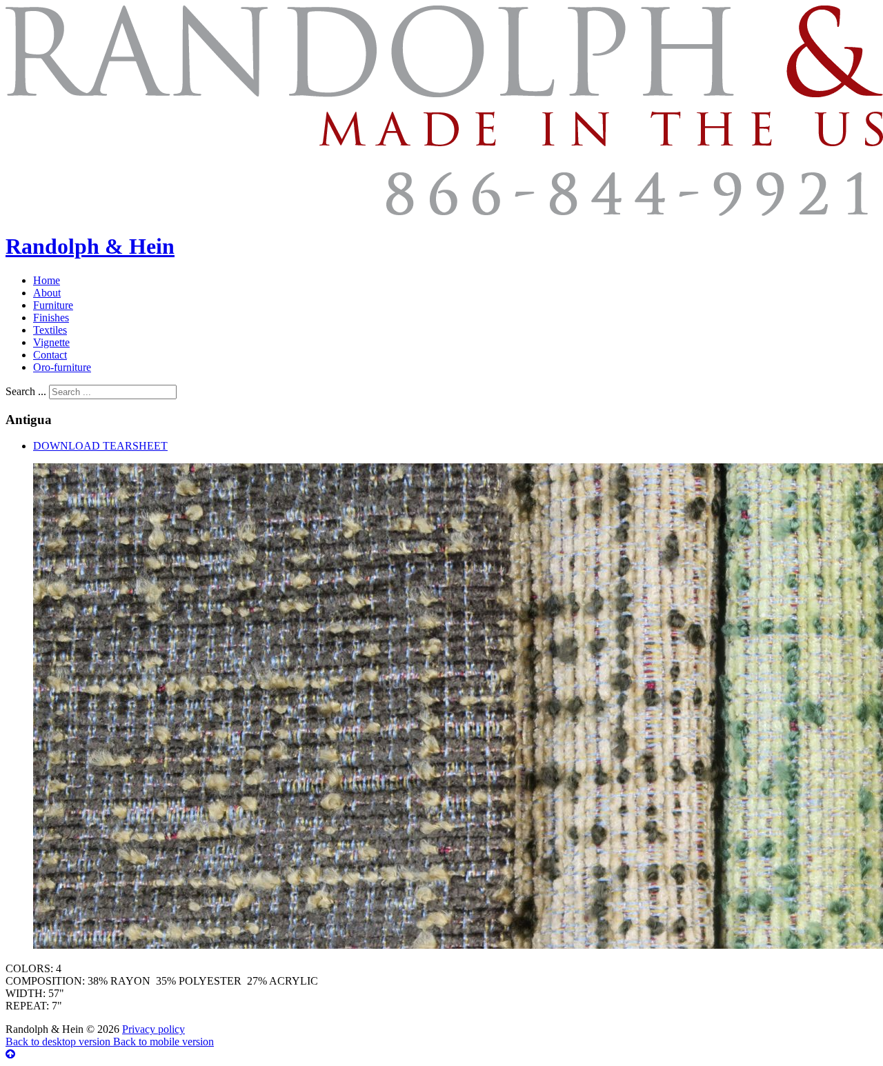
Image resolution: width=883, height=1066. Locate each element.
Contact (50, 355)
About (47, 293)
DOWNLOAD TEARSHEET (100, 446)
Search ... (26, 391)
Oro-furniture (62, 367)
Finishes (51, 317)
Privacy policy (153, 1029)
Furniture (53, 305)
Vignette (51, 342)
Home (46, 280)
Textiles (50, 330)
